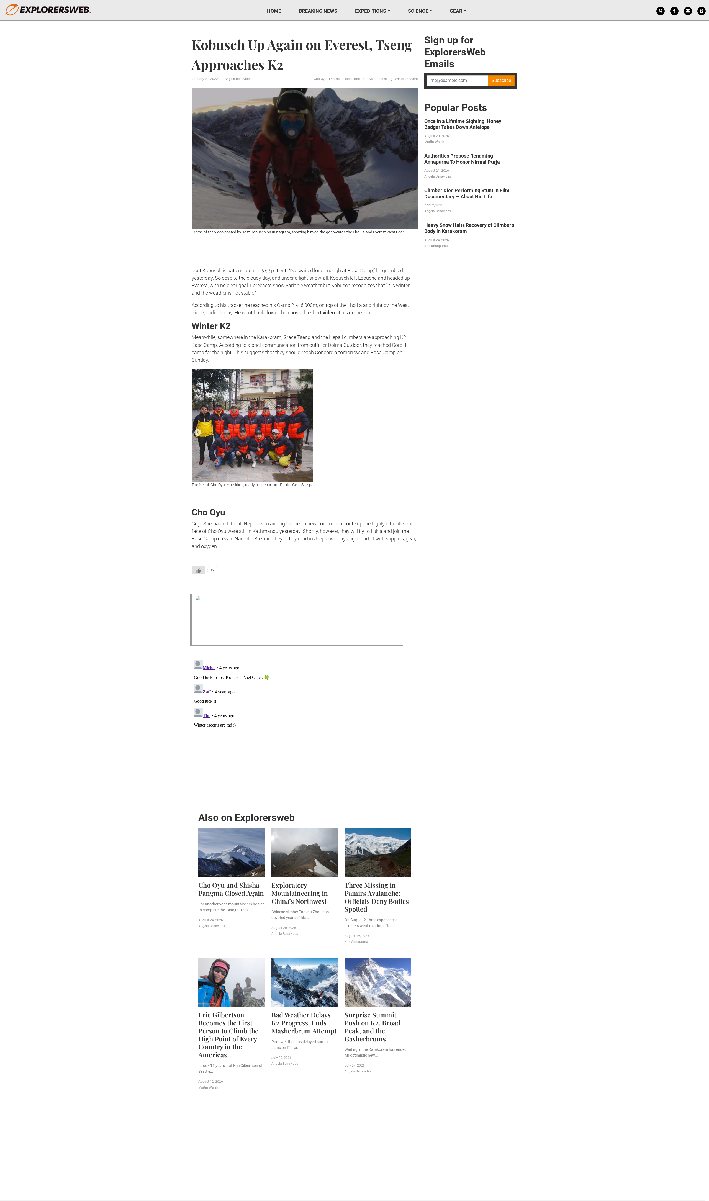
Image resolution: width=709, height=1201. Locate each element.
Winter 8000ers (406, 79)
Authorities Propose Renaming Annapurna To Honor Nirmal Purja (462, 159)
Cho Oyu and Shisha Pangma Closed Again (231, 889)
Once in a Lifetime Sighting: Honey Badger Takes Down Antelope (462, 124)
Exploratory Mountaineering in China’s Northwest (299, 893)
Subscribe (501, 80)
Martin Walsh (208, 1087)
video (329, 312)
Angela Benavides (238, 79)
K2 (364, 79)
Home (274, 11)
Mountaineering (380, 79)
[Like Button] (198, 570)
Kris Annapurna (356, 942)
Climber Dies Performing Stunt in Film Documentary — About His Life (467, 193)
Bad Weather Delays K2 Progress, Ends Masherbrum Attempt (303, 1022)
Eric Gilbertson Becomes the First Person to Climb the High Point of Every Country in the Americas (228, 1034)
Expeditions (370, 11)
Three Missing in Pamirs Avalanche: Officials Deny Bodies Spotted (377, 897)
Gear (456, 11)
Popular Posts (455, 108)
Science (418, 11)
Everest (334, 79)
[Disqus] (305, 727)
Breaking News (318, 11)
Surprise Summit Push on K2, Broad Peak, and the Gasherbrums (372, 1026)
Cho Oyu (320, 79)
